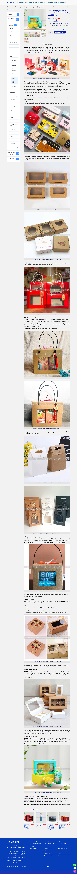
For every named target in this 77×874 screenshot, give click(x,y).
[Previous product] (69, 7)
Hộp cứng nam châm (14, 64)
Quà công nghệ (42, 2)
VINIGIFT (36, 736)
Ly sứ (11, 110)
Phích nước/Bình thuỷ (13, 125)
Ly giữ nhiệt (12, 106)
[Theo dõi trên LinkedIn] (47, 866)
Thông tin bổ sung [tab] (48, 44)
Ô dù (11, 120)
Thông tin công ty (62, 843)
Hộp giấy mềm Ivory (14, 74)
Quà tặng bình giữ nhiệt (49, 843)
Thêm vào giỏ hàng (59, 32)
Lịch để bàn (12, 99)
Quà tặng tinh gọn (63, 2)
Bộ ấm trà (12, 46)
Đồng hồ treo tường (14, 147)
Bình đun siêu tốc (13, 42)
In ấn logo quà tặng (34, 848)
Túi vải (11, 140)
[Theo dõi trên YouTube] (48, 866)
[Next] (70, 823)
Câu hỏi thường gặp (16, 871)
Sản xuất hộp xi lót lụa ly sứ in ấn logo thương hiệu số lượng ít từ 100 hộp (62, 826)
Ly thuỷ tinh (12, 113)
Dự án (56, 2)
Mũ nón (11, 117)
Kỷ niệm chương (13, 96)
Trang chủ (10, 7)
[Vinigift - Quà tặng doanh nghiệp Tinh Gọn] (11, 2)
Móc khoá (10, 14)
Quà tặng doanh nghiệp (22, 7)
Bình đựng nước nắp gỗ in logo (39, 825)
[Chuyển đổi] (18, 25)
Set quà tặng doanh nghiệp (11, 159)
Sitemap (60, 855)
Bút (10, 49)
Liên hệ (26, 871)
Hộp (33, 7)
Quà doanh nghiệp (33, 2)
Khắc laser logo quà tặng (35, 850)
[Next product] (67, 7)
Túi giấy (11, 136)
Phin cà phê (12, 129)
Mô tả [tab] (43, 44)
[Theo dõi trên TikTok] (45, 866)
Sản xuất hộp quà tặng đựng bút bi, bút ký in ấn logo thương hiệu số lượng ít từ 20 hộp (50, 827)
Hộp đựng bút (12, 92)
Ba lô (11, 35)
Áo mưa (11, 28)
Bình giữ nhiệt (12, 38)
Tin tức (22, 871)
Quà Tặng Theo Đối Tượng (22, 2)
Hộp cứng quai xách (14, 69)
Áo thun (11, 31)
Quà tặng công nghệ (11, 19)
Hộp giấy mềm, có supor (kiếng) (46, 7)
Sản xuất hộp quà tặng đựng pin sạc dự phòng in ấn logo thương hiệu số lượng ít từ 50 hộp (27, 827)
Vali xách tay (12, 143)
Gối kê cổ (12, 53)
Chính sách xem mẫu (62, 848)
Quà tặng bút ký (47, 848)
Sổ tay (11, 132)
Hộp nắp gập (14, 87)
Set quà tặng (50, 2)
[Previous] (24, 823)
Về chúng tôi (9, 871)
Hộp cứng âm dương (14, 59)
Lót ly (11, 103)
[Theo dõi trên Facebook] (44, 866)
